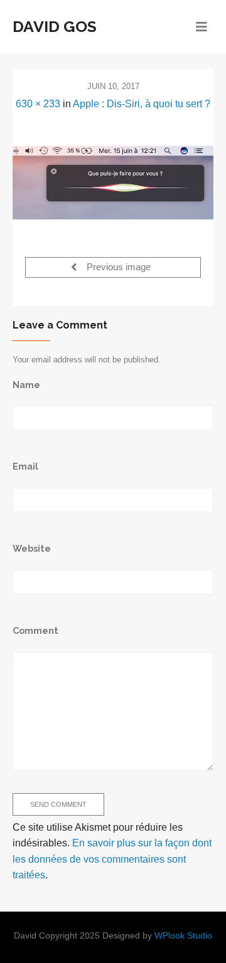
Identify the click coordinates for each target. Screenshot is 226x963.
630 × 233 (38, 103)
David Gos (55, 26)
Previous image (117, 268)
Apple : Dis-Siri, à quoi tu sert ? (141, 103)
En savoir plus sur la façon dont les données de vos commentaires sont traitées (112, 859)
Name (26, 384)
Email (25, 466)
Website (32, 548)
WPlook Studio (183, 935)
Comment (35, 630)
